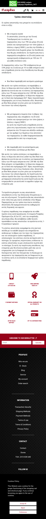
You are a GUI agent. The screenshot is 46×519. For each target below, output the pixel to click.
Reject (23, 508)
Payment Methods (23, 416)
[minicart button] (32, 10)
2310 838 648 (25, 457)
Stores (23, 452)
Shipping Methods (23, 411)
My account (23, 379)
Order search (23, 383)
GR (36, 10)
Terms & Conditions (23, 424)
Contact (23, 448)
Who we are (23, 361)
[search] (28, 10)
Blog (23, 370)
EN (39, 10)
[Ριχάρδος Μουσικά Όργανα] (8, 10)
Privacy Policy (23, 429)
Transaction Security (23, 407)
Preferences (23, 512)
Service (23, 374)
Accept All (23, 503)
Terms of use (23, 420)
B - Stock (23, 366)
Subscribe (38, 343)
